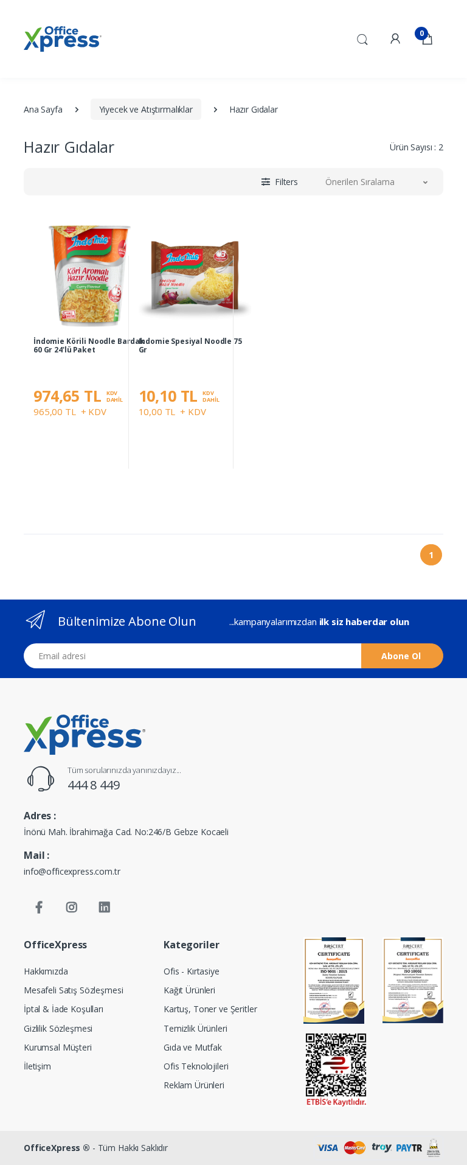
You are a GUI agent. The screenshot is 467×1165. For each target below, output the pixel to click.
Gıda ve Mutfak (193, 1047)
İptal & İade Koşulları (63, 1009)
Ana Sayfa (43, 109)
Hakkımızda (46, 971)
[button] (362, 38)
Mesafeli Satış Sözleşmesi (73, 990)
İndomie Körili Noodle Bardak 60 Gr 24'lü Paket (89, 345)
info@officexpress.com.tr (72, 871)
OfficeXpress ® (57, 1147)
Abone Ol (401, 656)
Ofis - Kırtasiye (192, 971)
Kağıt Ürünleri (189, 990)
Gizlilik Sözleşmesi (58, 1028)
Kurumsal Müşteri (58, 1047)
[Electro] (63, 39)
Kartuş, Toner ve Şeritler (210, 1009)
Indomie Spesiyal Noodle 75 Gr (190, 345)
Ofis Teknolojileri (196, 1066)
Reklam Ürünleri (194, 1085)
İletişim (37, 1066)
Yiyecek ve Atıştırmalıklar (146, 109)
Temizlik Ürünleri (195, 1028)
